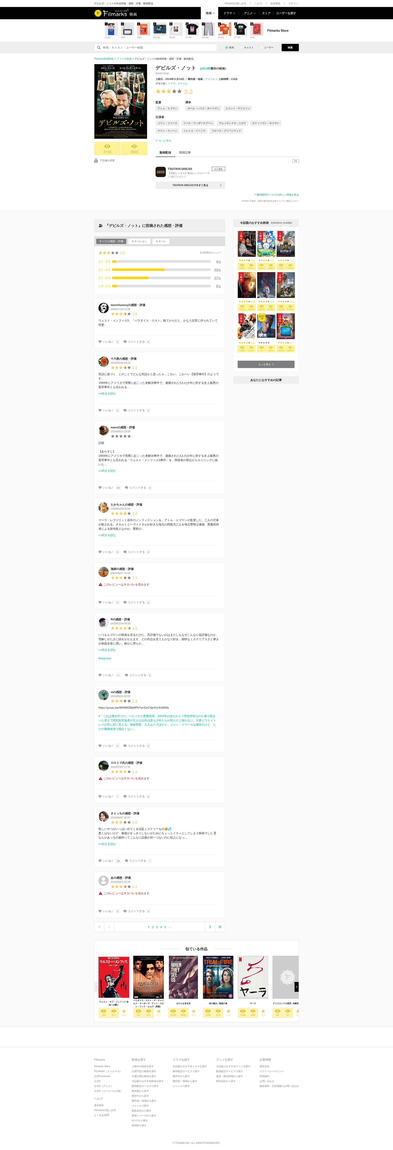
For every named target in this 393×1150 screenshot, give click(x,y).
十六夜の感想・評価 (124, 358)
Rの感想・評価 (120, 619)
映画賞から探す (140, 1091)
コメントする (136, 341)
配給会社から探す (141, 1110)
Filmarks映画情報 (103, 58)
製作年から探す (140, 1095)
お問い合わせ (267, 1081)
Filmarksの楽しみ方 (235, 3)
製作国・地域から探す (144, 1100)
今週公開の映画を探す (144, 1076)
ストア (266, 13)
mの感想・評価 (120, 692)
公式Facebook (102, 1076)
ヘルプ (258, 3)
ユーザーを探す (286, 13)
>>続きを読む (107, 393)
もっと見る (165, 140)
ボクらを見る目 (183, 1003)
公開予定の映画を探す (144, 1071)
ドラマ (228, 13)
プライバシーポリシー (272, 1071)
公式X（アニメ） (103, 1086)
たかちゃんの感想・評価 (126, 504)
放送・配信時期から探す (229, 1076)
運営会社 (264, 1066)
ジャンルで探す (140, 1105)
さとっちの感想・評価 (125, 813)
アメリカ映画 (124, 58)
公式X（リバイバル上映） (108, 1091)
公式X (97, 1081)
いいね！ (108, 341)
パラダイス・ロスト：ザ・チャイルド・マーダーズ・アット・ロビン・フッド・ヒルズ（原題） (148, 1003)
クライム (182, 83)
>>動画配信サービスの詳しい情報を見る (276, 194)
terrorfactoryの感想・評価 (128, 305)
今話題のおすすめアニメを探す (233, 1066)
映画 (209, 13)
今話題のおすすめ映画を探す (148, 1081)
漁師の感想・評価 (122, 568)
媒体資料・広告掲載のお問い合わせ (279, 1086)
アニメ (248, 13)
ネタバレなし (139, 241)
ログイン (293, 3)
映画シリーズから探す (144, 1115)
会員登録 (275, 3)
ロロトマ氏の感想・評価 (126, 762)
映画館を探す (139, 1125)
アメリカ (210, 79)
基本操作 (99, 1105)
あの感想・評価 (121, 877)
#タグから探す (140, 1120)
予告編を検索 (107, 160)
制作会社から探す (226, 1081)
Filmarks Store (102, 1066)
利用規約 (264, 1076)
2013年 (206, 68)
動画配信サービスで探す (145, 1086)
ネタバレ (161, 241)
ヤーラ (253, 1003)
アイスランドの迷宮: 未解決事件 (288, 1003)
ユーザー (269, 47)
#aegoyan (104, 658)
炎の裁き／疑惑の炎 (218, 1003)
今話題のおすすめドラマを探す (190, 1066)
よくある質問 (101, 1115)
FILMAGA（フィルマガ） (108, 1071)
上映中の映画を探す (143, 1066)
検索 (290, 47)
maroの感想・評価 (123, 427)
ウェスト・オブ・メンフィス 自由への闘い (114, 1003)
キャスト (249, 47)
